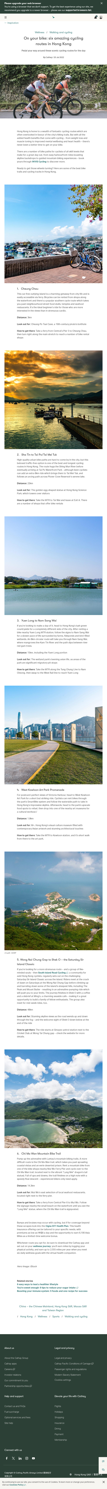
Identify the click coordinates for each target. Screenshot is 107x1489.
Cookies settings (63, 1380)
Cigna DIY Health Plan (57, 1225)
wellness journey (42, 1246)
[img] (102, 3)
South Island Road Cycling (52, 972)
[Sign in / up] (101, 17)
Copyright (8, 1472)
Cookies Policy (16, 1485)
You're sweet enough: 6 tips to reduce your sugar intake (46, 1287)
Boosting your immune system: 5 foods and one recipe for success (52, 1290)
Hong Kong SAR (83, 1474)
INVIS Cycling (39, 161)
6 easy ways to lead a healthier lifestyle (37, 1284)
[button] (104, 1482)
